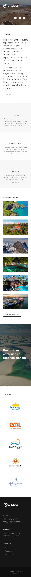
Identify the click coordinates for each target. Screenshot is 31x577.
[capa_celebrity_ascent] (15, 301)
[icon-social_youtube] (24, 18)
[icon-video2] (15, 138)
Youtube (8, 551)
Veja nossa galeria (11, 364)
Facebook (9, 555)
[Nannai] (15, 283)
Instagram (9, 547)
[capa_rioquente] (15, 264)
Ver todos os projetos (12, 314)
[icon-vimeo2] (20, 18)
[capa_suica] (15, 245)
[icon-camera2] (15, 110)
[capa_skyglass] (15, 227)
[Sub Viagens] (15, 208)
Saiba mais (8, 94)
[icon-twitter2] (15, 18)
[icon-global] (15, 166)
